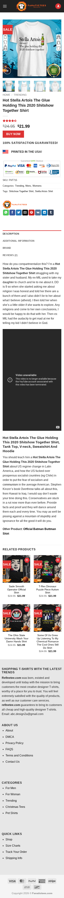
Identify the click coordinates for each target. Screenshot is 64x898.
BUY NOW (13, 134)
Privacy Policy (14, 743)
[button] (5, 6)
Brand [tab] (7, 248)
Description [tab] (11, 233)
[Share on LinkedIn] (44, 213)
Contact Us (13, 761)
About (9, 730)
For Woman (13, 794)
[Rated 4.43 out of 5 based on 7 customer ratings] (32, 120)
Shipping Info (14, 858)
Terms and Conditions (19, 755)
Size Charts (13, 845)
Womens (37, 185)
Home (6, 95)
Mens (28, 185)
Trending (20, 95)
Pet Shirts (12, 813)
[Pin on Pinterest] (31, 213)
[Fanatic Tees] (15, 204)
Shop (9, 839)
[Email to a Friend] (25, 213)
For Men (11, 788)
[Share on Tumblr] (51, 213)
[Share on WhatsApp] (6, 213)
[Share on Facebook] (12, 213)
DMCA (10, 736)
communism (10, 484)
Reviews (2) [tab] (10, 255)
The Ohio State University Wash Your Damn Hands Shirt (16, 638)
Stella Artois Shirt (44, 191)
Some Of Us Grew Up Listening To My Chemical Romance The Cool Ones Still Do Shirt (48, 641)
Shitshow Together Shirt (21, 191)
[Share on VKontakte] (38, 213)
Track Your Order (16, 851)
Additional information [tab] (18, 241)
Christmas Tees (15, 806)
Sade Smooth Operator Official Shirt (16, 589)
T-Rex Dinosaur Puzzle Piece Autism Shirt (47, 589)
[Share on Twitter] (19, 213)
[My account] (58, 6)
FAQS (9, 749)
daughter (8, 282)
